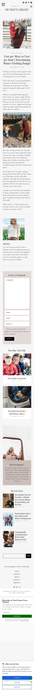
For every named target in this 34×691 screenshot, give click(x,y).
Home (17, 571)
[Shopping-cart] (31, 2)
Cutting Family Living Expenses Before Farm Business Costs (21, 536)
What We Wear (17, 53)
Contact (17, 574)
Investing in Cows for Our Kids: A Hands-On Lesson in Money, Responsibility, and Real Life (23, 500)
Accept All (17, 677)
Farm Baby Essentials (17, 378)
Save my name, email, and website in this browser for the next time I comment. (17, 331)
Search (28, 556)
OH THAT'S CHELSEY (17, 9)
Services (17, 582)
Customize (17, 682)
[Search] (31, 6)
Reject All (17, 687)
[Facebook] (23, 2)
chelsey (6, 243)
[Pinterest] (26, 2)
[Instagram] (28, 2)
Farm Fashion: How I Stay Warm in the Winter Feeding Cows (23, 516)
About (17, 577)
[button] (3, 4)
